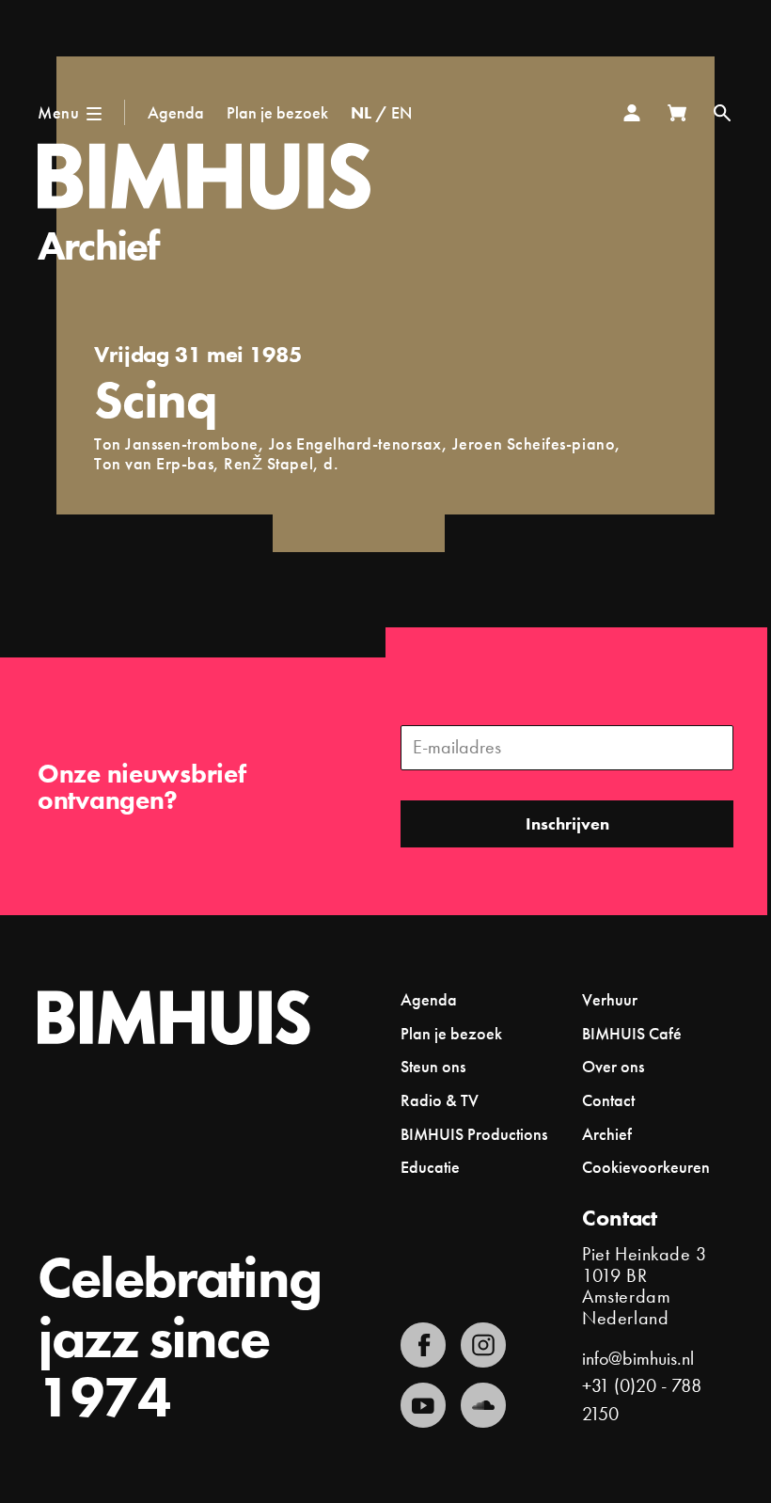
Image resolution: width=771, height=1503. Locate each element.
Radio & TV (440, 1100)
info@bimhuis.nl (638, 1358)
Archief (98, 245)
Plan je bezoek (277, 112)
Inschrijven (567, 823)
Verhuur (609, 999)
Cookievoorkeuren (646, 1167)
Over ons (613, 1066)
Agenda (176, 112)
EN (401, 112)
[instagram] (483, 1345)
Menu (58, 112)
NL (361, 112)
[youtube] (423, 1405)
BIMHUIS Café (632, 1033)
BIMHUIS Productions (474, 1134)
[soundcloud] (483, 1405)
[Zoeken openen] (722, 113)
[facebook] (423, 1345)
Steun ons (433, 1066)
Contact (608, 1100)
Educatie (430, 1167)
